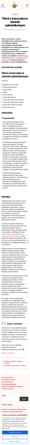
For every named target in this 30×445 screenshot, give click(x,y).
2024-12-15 (22, 29)
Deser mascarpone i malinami (12, 386)
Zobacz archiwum (8, 353)
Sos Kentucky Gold (8, 380)
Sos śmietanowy (7, 377)
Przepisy (15, 14)
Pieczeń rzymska (8, 389)
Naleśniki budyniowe (9, 384)
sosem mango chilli (8, 234)
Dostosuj (15, 437)
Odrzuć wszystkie (15, 441)
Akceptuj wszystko (15, 432)
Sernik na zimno (7, 382)
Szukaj (4, 395)
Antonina (12, 29)
